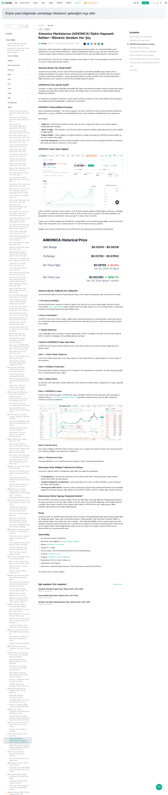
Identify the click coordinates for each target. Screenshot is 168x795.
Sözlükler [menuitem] (8, 34)
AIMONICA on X (54, 554)
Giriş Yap (136, 3)
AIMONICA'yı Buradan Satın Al (65, 397)
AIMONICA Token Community (59, 557)
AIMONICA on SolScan (56, 544)
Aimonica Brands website (70, 541)
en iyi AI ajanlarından (56, 307)
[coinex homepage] (7, 2)
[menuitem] (17, 44)
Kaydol (145, 3)
